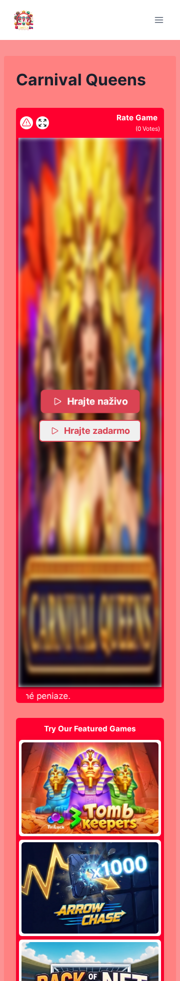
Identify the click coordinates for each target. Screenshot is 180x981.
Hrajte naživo (97, 401)
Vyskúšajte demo (90, 788)
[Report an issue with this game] (26, 122)
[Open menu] (159, 19)
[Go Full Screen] (42, 122)
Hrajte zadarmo (97, 430)
